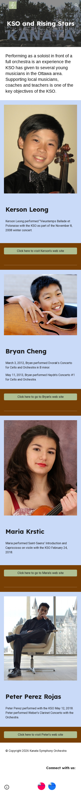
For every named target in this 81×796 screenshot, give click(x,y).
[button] (4, 5)
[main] (40, 23)
